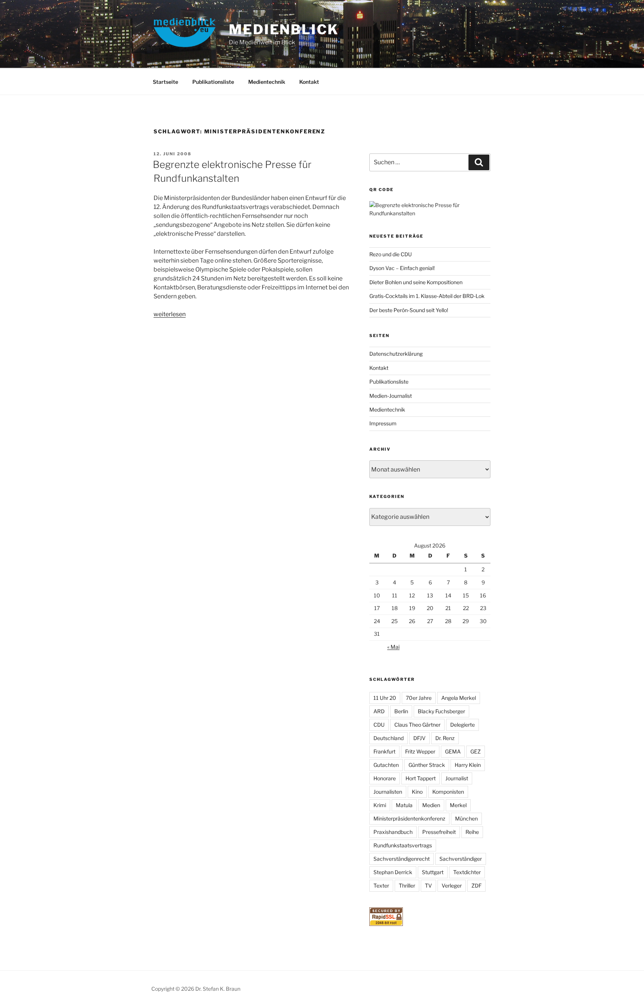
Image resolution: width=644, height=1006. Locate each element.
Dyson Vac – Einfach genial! (402, 268)
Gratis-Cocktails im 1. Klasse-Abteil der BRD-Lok (426, 296)
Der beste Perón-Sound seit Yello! (408, 310)
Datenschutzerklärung (396, 353)
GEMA (453, 751)
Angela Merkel (458, 698)
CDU (379, 724)
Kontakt (309, 82)
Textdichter (467, 872)
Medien (431, 805)
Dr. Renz (445, 738)
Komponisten (448, 791)
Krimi (379, 805)
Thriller (407, 885)
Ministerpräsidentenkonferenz (409, 818)
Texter (381, 885)
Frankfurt (384, 751)
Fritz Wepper (420, 751)
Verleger (452, 885)
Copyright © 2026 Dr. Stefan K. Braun (195, 989)
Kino (417, 791)
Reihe (472, 832)
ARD (379, 711)
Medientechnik (266, 82)
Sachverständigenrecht (401, 859)
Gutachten (386, 765)
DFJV (419, 738)
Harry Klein (468, 765)
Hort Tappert (420, 778)
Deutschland (388, 738)
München (466, 818)
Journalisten (387, 791)
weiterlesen (170, 314)
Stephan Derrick (392, 872)
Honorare (384, 778)
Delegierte (462, 724)
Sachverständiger (460, 859)
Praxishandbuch (393, 832)
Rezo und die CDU (390, 254)
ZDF (476, 885)
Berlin (401, 711)
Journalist (456, 778)
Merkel (458, 805)
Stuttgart (432, 872)
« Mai (393, 647)
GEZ (475, 751)
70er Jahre (419, 698)
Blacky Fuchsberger (441, 711)
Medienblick (284, 29)
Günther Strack (426, 765)
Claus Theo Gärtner (417, 724)
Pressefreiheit (439, 832)
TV (428, 885)
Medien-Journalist (390, 396)
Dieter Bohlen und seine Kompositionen (416, 282)
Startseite (165, 82)
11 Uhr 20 (384, 698)
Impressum (383, 423)
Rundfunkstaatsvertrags (402, 845)
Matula (404, 805)
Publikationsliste (213, 82)
